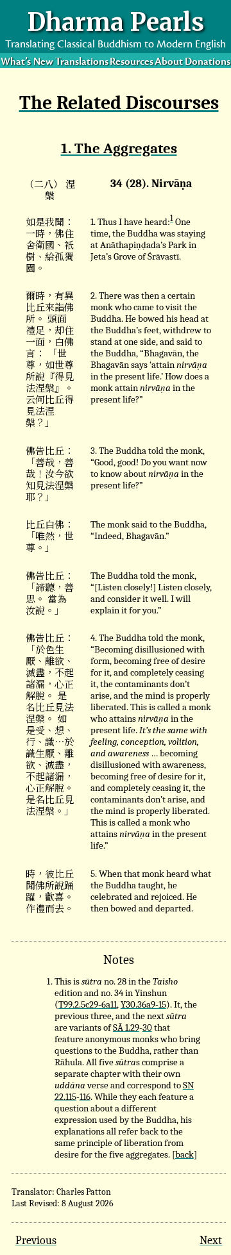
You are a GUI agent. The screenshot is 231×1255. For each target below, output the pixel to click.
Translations (81, 61)
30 (147, 1027)
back (184, 1154)
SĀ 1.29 (126, 1027)
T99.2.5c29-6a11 (87, 1004)
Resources (131, 61)
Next (211, 1240)
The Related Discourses (119, 103)
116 (85, 1096)
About (169, 61)
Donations (207, 61)
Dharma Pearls (116, 22)
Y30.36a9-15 (143, 1004)
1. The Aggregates (119, 148)
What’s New (27, 61)
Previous (35, 1240)
